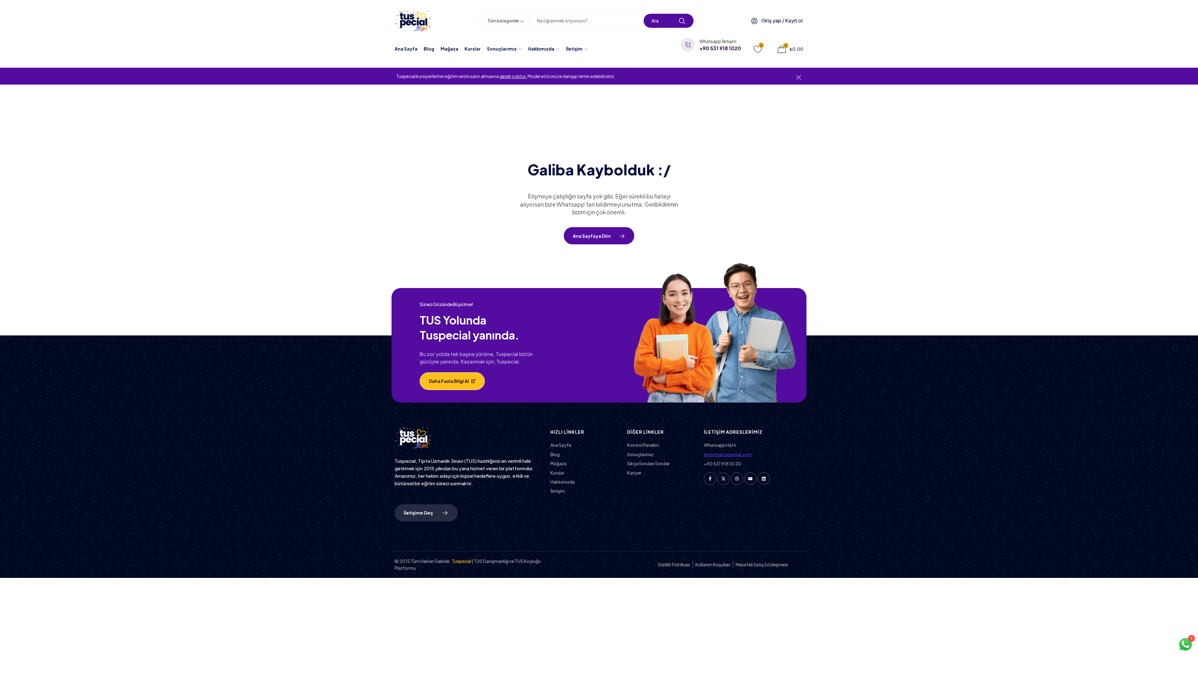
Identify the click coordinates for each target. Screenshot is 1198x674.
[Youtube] (750, 478)
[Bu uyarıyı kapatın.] (798, 76)
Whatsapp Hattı (720, 445)
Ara (655, 20)
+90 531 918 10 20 (722, 463)
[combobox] (506, 21)
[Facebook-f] (710, 478)
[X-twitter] (723, 478)
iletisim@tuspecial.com (728, 454)
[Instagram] (737, 478)
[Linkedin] (764, 478)
